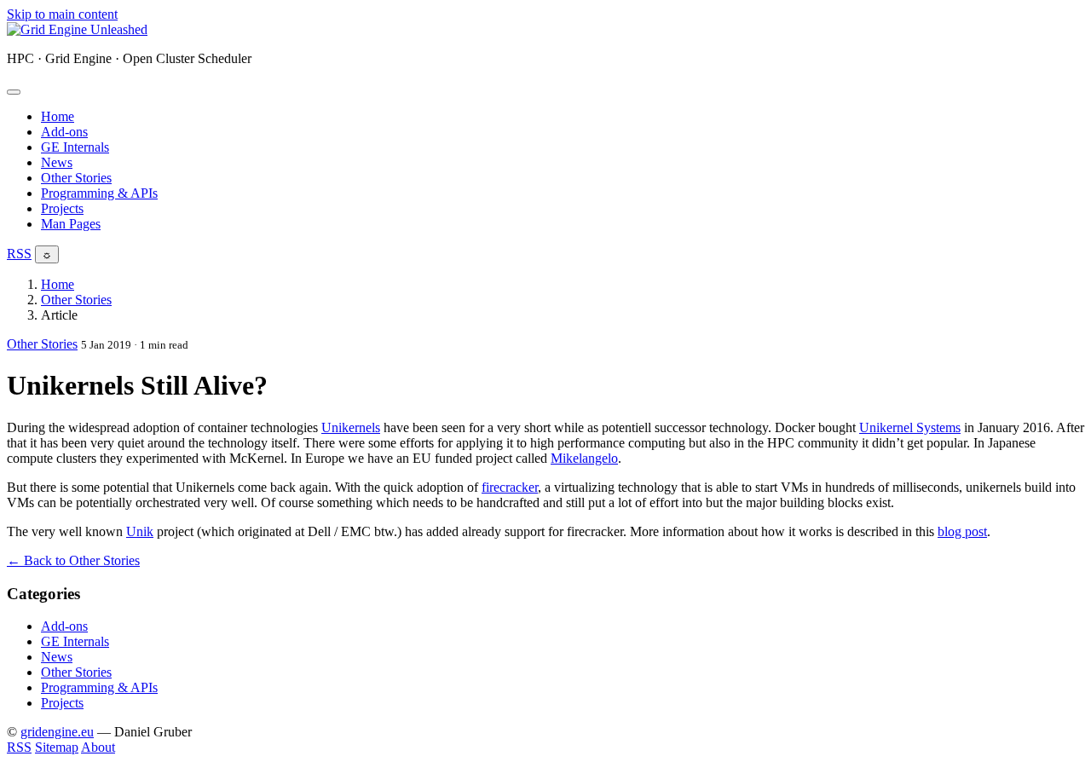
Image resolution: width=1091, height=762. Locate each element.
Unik (139, 531)
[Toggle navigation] (13, 92)
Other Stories (76, 177)
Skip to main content (62, 14)
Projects (62, 208)
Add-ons (64, 131)
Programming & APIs (99, 193)
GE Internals (75, 147)
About (98, 747)
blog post (962, 531)
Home (57, 116)
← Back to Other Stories (73, 560)
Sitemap (56, 747)
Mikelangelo (584, 458)
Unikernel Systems (910, 427)
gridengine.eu (57, 731)
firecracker (510, 487)
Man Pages (71, 223)
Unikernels (350, 427)
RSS (19, 253)
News (56, 162)
